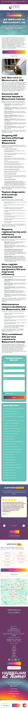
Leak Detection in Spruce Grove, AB (10, 433)
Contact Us (14, 656)
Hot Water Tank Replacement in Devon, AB (11, 451)
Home (8, 13)
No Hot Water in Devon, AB (8, 454)
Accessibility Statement (14, 693)
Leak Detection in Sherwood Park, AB (10, 413)
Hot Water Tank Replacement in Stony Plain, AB (12, 441)
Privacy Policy (14, 688)
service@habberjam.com (14, 630)
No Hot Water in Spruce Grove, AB (10, 425)
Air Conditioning (16, 13)
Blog (14, 652)
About (14, 647)
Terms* (11, 393)
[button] (24, 705)
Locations (14, 650)
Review (14, 655)
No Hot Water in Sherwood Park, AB (10, 411)
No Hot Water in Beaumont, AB (9, 457)
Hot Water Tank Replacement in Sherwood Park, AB (13, 408)
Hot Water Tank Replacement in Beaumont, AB (12, 449)
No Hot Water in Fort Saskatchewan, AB (11, 423)
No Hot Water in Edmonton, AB (9, 475)
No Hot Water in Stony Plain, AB (9, 444)
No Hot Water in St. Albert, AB (9, 470)
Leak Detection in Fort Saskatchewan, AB (11, 428)
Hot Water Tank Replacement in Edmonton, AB (12, 467)
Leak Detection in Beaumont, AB (9, 459)
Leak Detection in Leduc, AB (9, 438)
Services (14, 649)
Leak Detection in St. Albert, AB (9, 472)
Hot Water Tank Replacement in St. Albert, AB (12, 464)
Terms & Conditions (14, 691)
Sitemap (14, 696)
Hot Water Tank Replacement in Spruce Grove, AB (13, 420)
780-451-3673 (13, 628)
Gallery (14, 653)
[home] (14, 7)
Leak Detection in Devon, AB (9, 462)
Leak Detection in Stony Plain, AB (9, 446)
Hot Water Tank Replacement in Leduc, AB (11, 431)
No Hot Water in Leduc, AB (8, 436)
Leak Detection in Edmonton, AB (9, 477)
